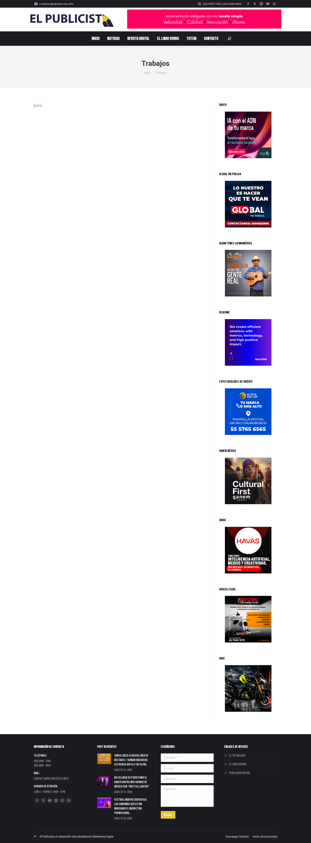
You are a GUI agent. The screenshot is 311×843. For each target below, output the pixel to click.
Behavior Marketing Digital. (97, 836)
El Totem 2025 (237, 756)
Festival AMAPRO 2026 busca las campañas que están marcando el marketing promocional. (130, 806)
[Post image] (104, 758)
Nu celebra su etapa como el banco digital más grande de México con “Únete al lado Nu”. (132, 782)
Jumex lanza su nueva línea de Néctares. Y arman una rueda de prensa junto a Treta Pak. (131, 760)
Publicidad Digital (239, 773)
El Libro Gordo (237, 764)
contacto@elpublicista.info (56, 4)
